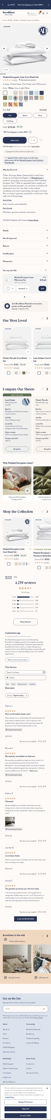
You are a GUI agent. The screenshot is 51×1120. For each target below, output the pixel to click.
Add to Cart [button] (15, 140)
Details (6, 230)
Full (10, 115)
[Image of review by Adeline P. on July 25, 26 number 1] (10, 822)
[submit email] (44, 1009)
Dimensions (7, 261)
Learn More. (33, 220)
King (40, 115)
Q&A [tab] (15, 577)
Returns (6, 246)
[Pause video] (27, 491)
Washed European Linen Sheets (30, 20)
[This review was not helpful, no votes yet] (43, 741)
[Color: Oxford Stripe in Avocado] (5, 104)
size (7, 684)
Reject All (25, 1109)
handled (32, 684)
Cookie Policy (9, 1097)
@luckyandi (44, 977)
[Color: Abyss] (41, 93)
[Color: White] (5, 93)
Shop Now (17, 449)
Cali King (10, 121)
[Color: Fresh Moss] (5, 98)
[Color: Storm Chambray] (31, 93)
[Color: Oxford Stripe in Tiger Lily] (10, 104)
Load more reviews (25, 919)
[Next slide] (48, 4)
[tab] (24, 296)
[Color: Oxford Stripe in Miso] (15, 104)
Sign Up (14, 308)
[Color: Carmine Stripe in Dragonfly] (21, 98)
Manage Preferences (25, 1102)
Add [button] (42, 288)
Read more (33, 771)
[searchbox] (23, 672)
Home (5, 20)
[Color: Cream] (10, 93)
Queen (25, 115)
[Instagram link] (17, 959)
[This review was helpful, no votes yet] (39, 741)
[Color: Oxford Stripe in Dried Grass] (41, 98)
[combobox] (25, 695)
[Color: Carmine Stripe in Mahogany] (26, 98)
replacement (22, 684)
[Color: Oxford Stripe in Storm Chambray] (36, 93)
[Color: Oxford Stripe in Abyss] (21, 104)
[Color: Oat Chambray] (15, 93)
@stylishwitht (14, 977)
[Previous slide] (2, 4)
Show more (9, 687)
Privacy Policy (38, 1018)
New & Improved (9, 238)
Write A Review (25, 622)
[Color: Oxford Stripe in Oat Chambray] (21, 93)
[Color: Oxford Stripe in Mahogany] (31, 98)
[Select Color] (10, 288)
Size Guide (43, 109)
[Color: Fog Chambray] (26, 93)
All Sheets (16, 20)
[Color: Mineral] (10, 98)
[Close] (47, 1088)
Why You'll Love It (10, 169)
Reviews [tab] (8, 577)
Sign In (21, 308)
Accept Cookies (25, 1115)
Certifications (8, 253)
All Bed (10, 20)
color (13, 684)
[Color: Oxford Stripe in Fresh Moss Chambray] (36, 98)
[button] (43, 13)
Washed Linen (36, 178)
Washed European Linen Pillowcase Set (24, 278)
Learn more (35, 146)
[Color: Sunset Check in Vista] (15, 98)
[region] (25, 1102)
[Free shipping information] (30, 132)
